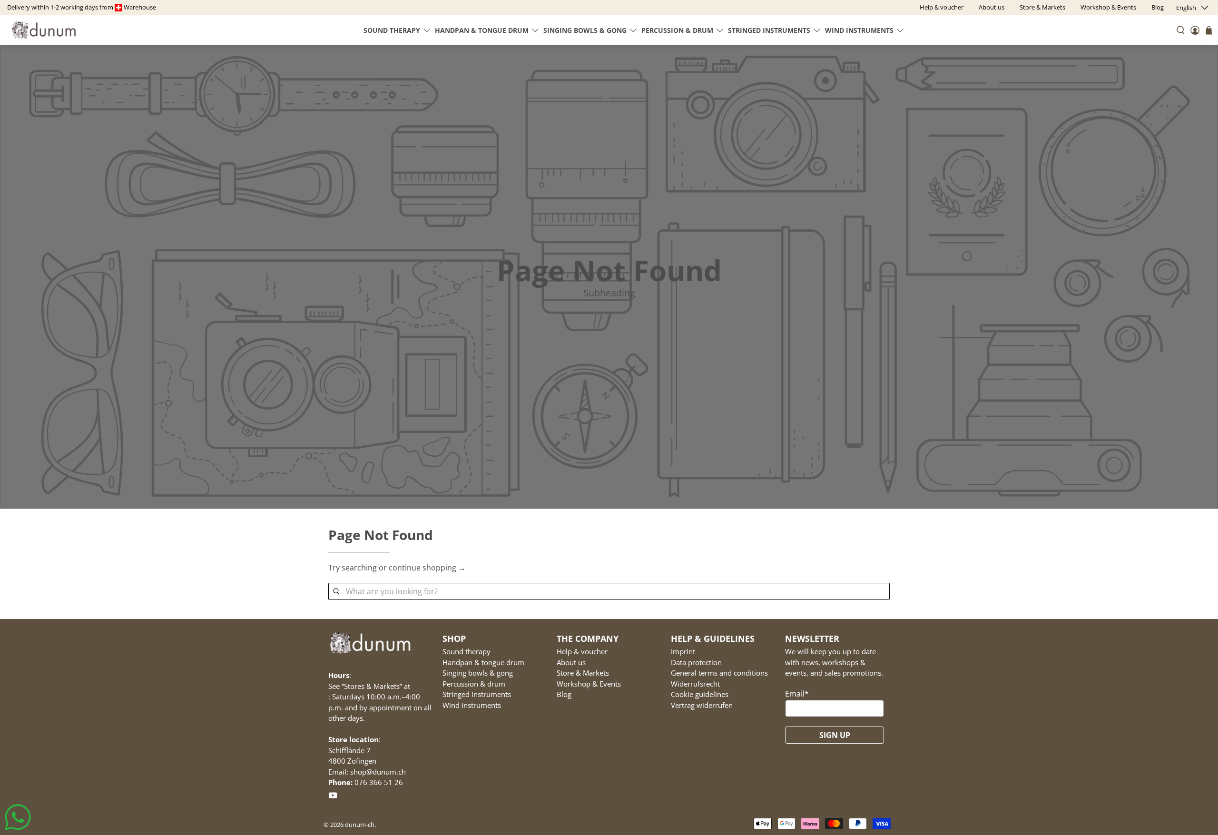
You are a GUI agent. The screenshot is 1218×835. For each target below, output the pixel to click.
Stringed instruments (769, 30)
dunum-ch (359, 824)
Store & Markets (583, 673)
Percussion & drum (677, 30)
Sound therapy (391, 30)
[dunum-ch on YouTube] (332, 797)
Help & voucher (582, 651)
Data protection (696, 662)
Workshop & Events (589, 683)
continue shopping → (427, 567)
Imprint (683, 651)
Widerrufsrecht (695, 683)
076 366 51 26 (378, 782)
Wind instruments (859, 30)
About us (571, 662)
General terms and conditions (719, 673)
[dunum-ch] (43, 30)
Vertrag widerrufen (702, 705)
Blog (564, 694)
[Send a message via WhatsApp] (18, 817)
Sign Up (834, 735)
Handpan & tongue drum (482, 30)
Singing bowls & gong (585, 30)
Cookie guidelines (699, 694)
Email (797, 693)
